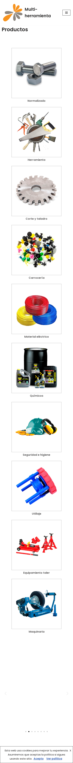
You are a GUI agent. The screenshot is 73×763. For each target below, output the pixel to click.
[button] (5, 693)
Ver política (54, 758)
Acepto (39, 758)
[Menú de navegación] (66, 13)
